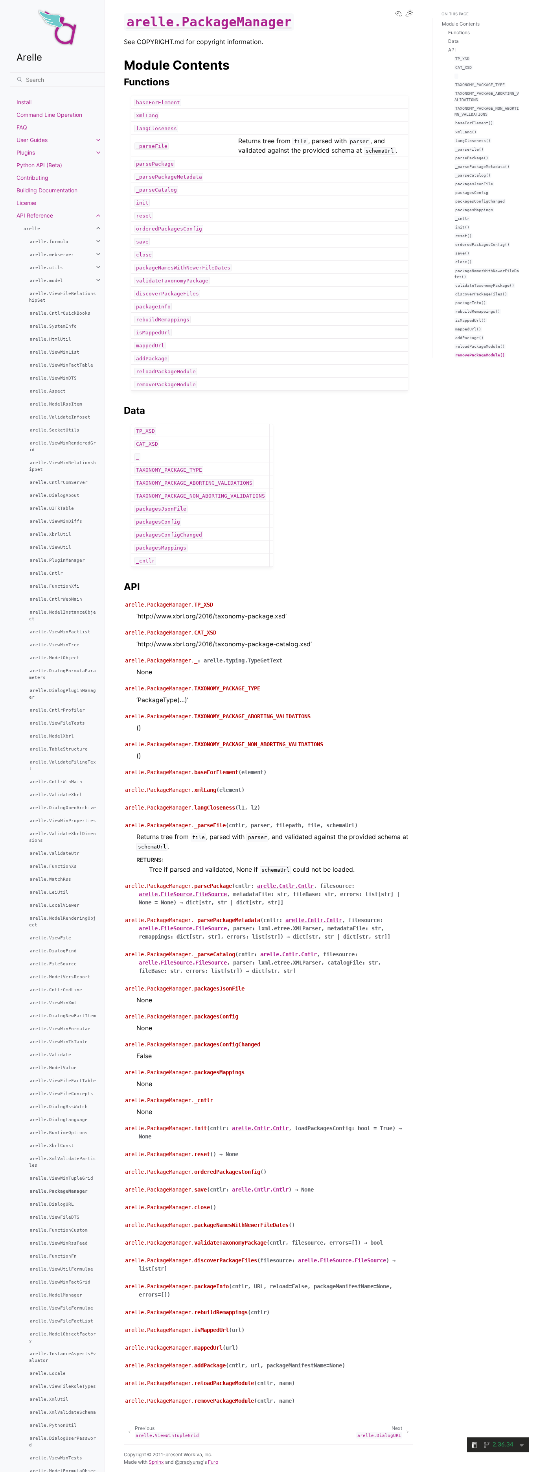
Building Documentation (47, 190)
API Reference (35, 215)
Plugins (26, 152)
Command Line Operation (49, 114)
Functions (459, 32)
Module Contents (461, 24)
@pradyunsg (189, 1462)
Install (24, 102)
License (26, 202)
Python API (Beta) (39, 165)
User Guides (32, 140)
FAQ (22, 127)
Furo (213, 1462)
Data (453, 41)
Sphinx (156, 1462)
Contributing (32, 177)
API (452, 50)
